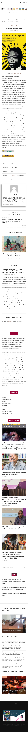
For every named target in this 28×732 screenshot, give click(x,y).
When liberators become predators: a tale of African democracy (14, 528)
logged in (10, 321)
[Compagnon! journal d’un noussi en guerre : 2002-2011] (14, 244)
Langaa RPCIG (14, 175)
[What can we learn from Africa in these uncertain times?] (14, 462)
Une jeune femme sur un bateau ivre (16, 642)
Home (3, 19)
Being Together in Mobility (13, 654)
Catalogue (10, 19)
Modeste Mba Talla (16, 73)
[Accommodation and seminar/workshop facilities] (14, 624)
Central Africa (11, 25)
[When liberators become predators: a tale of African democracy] (14, 516)
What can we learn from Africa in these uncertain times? (14, 473)
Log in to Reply (23, 268)
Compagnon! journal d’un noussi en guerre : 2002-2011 (14, 254)
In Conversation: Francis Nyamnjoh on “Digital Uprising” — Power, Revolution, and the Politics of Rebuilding (14, 500)
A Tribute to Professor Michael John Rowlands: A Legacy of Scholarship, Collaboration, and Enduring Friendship (13, 555)
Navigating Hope (6, 667)
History (18, 19)
